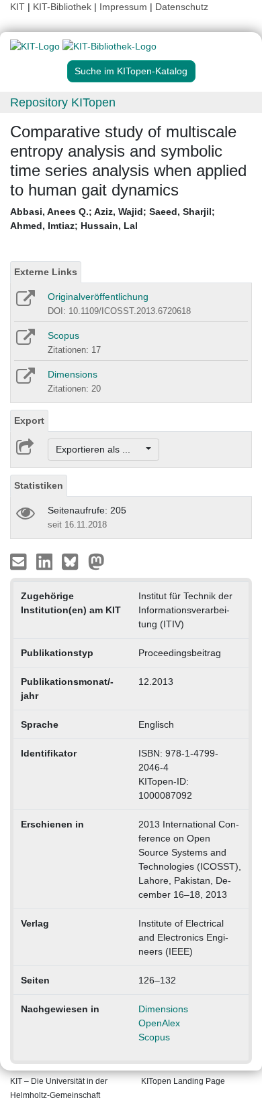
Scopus (63, 335)
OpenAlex (159, 1023)
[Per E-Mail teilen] (20, 561)
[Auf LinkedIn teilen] (46, 561)
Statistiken (38, 485)
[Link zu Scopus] (24, 341)
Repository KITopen (63, 102)
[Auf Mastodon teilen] (96, 561)
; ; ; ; (112, 218)
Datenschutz (181, 6)
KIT (17, 6)
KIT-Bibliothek (63, 6)
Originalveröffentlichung (98, 296)
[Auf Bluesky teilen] (73, 561)
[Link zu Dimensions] (24, 380)
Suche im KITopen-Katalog (131, 71)
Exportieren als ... (100, 449)
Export (29, 420)
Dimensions (72, 374)
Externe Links (45, 271)
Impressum (123, 6)
